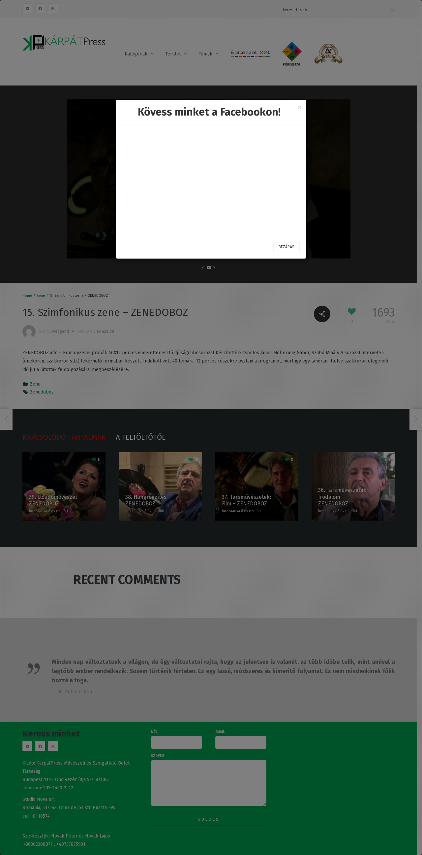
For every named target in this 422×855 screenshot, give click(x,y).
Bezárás (286, 247)
